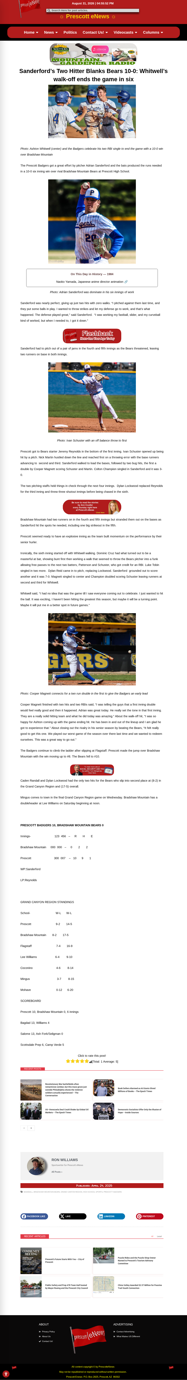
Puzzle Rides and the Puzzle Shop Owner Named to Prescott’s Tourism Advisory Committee (137, 1231)
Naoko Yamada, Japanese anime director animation (92, 281)
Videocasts (123, 32)
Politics (70, 32)
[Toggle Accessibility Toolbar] (6, 1374)
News (49, 32)
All (152, 1207)
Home (29, 32)
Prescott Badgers (113, 1163)
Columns (151, 32)
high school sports (93, 1163)
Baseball (28, 1163)
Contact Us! (93, 32)
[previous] (24, 1099)
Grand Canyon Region (71, 1163)
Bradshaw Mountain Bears (47, 1163)
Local (159, 1207)
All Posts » (57, 1143)
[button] (34, 1187)
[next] (31, 1099)
